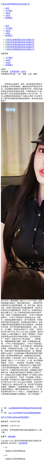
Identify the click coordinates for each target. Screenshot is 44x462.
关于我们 (9, 11)
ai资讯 (7, 13)
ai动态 (7, 15)
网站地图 (11, 436)
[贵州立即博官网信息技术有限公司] (15, 4)
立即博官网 (14, 72)
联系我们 (9, 18)
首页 (7, 8)
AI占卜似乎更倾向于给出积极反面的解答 (24, 413)
